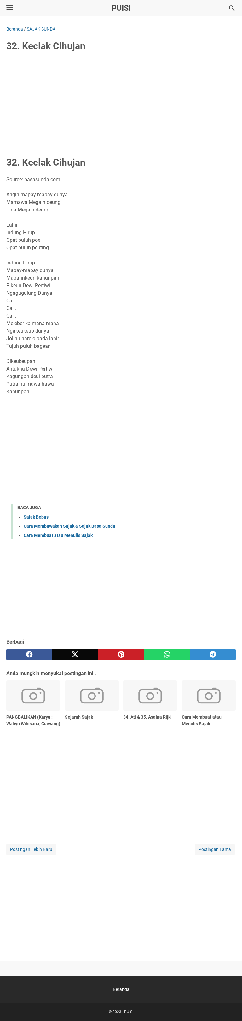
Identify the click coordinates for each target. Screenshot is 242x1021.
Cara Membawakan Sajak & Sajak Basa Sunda (69, 526)
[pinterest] (121, 654)
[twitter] (75, 654)
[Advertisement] (121, 105)
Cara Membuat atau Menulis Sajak (58, 535)
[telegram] (213, 654)
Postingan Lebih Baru (31, 849)
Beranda (121, 989)
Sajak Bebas (36, 516)
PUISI (121, 8)
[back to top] (229, 1006)
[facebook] (29, 654)
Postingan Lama (215, 849)
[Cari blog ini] (232, 8)
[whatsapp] (167, 654)
